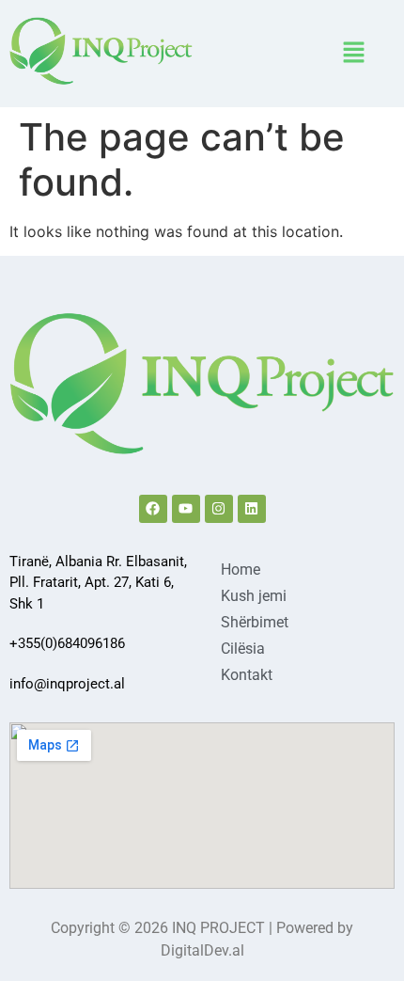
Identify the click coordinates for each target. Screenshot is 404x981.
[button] (354, 53)
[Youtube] (186, 509)
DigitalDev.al (202, 950)
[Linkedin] (252, 509)
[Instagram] (219, 509)
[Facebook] (153, 509)
